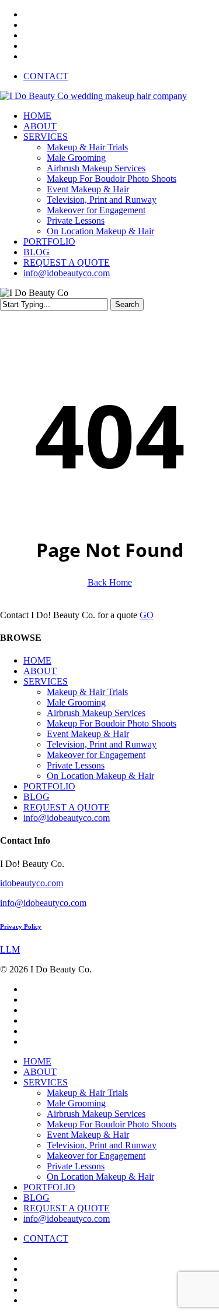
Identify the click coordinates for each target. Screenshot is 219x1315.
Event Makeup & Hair (88, 734)
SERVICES (45, 681)
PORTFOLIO (49, 786)
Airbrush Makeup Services (96, 713)
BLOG (36, 797)
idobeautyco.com (31, 883)
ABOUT (40, 671)
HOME (37, 660)
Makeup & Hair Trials (87, 692)
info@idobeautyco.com (66, 818)
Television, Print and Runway (102, 744)
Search (127, 304)
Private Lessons (76, 765)
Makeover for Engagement (96, 755)
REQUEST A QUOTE (66, 807)
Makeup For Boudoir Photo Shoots (111, 723)
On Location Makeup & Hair (100, 776)
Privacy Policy (20, 926)
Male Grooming (76, 702)
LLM (10, 949)
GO (147, 615)
